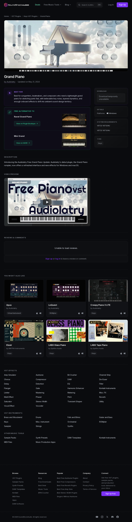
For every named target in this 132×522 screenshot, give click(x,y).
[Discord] (112, 517)
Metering (71, 393)
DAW (70, 379)
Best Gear (42, 485)
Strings (39, 426)
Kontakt (15, 493)
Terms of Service (89, 489)
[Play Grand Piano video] (47, 202)
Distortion (40, 384)
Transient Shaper (75, 401)
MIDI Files (8, 442)
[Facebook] (118, 517)
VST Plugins (16, 16)
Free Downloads (44, 482)
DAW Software (18, 504)
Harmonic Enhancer (76, 388)
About (85, 478)
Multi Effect (8, 397)
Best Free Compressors (66, 482)
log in (57, 259)
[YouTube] (97, 517)
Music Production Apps (45, 442)
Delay (6, 384)
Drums (38, 417)
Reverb (102, 397)
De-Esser (103, 379)
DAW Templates (74, 438)
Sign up (49, 259)
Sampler (7, 426)
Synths (70, 426)
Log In (111, 5)
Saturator (8, 401)
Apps (14, 500)
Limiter (7, 393)
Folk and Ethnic (74, 417)
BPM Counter (43, 493)
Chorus (7, 379)
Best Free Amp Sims (65, 489)
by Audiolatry (9, 82)
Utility (101, 401)
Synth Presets (42, 438)
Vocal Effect (9, 406)
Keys (100, 143)
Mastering (40, 393)
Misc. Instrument (42, 422)
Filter (101, 384)
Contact (86, 482)
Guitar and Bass (105, 417)
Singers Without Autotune (67, 496)
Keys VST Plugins (31, 16)
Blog (67, 5)
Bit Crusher (72, 375)
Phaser (39, 397)
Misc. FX (102, 393)
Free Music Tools (51, 5)
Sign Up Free (111, 494)
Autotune (39, 375)
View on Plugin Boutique (25, 124)
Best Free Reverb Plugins (67, 485)
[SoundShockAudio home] (16, 5)
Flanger (7, 388)
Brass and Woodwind (13, 417)
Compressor (41, 379)
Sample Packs (10, 438)
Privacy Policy (88, 485)
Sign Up (122, 5)
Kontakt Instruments (107, 388)
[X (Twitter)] (107, 517)
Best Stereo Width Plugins (67, 493)
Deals (37, 5)
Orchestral (72, 422)
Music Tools (43, 489)
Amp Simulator (10, 375)
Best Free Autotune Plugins (67, 478)
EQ (69, 384)
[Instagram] (102, 517)
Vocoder (39, 406)
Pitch (70, 397)
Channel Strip (105, 375)
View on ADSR (21, 143)
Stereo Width (41, 401)
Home (6, 16)
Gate (38, 388)
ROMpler (103, 422)
